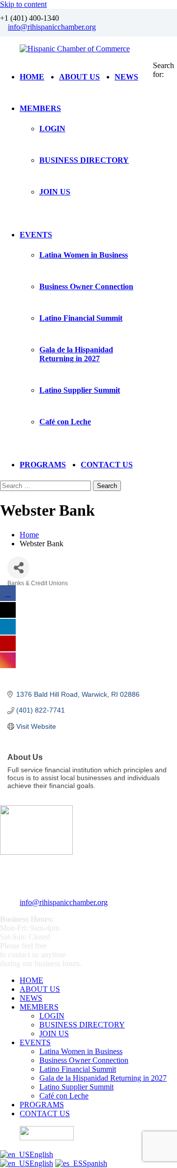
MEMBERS (40, 108)
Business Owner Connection (86, 286)
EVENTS (36, 234)
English (41, 1154)
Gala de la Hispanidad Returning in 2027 (76, 354)
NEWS (126, 77)
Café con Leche (65, 421)
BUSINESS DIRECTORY (84, 160)
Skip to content (23, 4)
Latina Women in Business (83, 255)
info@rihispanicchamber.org (52, 27)
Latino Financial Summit (80, 318)
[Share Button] (18, 568)
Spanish (95, 1163)
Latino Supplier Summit (79, 390)
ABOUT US (79, 77)
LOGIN (52, 128)
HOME (32, 77)
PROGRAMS (43, 464)
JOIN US (54, 192)
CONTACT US (107, 464)
